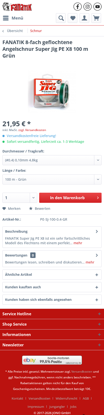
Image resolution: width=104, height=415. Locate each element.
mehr (78, 243)
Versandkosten (81, 371)
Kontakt (17, 398)
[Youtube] (97, 6)
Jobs (73, 406)
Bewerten (42, 208)
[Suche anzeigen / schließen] (61, 18)
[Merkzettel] (72, 18)
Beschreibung (16, 231)
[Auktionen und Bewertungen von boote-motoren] (52, 360)
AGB (86, 398)
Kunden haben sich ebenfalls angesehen (38, 299)
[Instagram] (87, 6)
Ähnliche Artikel (18, 274)
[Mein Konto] (84, 18)
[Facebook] (77, 6)
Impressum (36, 406)
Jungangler (57, 406)
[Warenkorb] (96, 18)
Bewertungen (16, 255)
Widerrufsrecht (66, 398)
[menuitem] (13, 18)
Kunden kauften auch (23, 287)
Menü (17, 18)
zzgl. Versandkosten (32, 130)
